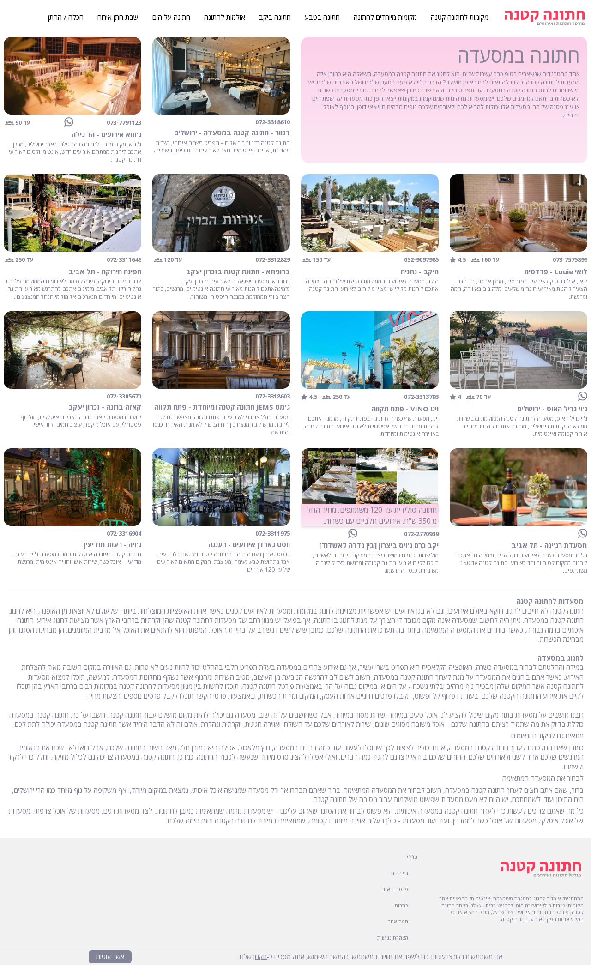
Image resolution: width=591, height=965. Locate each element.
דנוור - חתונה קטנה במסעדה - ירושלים (232, 132)
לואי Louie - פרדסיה (556, 271)
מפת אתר (398, 921)
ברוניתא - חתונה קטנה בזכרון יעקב (238, 271)
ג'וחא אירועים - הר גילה (106, 134)
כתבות (401, 905)
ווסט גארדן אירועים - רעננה (249, 544)
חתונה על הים (171, 17)
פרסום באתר (394, 889)
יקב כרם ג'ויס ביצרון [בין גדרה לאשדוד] (379, 545)
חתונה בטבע (322, 17)
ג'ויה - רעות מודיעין (112, 544)
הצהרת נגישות (392, 937)
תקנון (260, 956)
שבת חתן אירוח (118, 17)
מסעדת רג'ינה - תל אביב (549, 545)
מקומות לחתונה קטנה (459, 17)
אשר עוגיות (110, 956)
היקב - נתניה (420, 271)
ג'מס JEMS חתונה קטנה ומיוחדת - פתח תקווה (222, 406)
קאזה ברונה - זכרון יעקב (104, 406)
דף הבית (399, 872)
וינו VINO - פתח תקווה (405, 408)
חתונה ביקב (275, 17)
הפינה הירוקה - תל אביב (105, 271)
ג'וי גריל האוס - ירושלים (552, 408)
